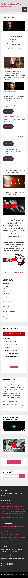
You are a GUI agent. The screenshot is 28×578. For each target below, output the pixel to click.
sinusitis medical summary (9, 383)
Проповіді (5, 306)
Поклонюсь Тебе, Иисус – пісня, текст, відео (12, 506)
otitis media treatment (8, 404)
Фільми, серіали (7, 314)
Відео (4, 288)
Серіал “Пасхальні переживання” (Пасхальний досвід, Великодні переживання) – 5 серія (14, 406)
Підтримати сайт (14, 462)
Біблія (4, 286)
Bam (2, 576)
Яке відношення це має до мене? (12, 353)
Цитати (5, 316)
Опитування (6, 298)
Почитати (5, 303)
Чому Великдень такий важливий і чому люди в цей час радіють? (14, 119)
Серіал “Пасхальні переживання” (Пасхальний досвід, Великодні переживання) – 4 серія (12, 395)
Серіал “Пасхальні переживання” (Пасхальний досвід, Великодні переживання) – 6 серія (14, 389)
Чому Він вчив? (8, 347)
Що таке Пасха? (9, 106)
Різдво (4, 308)
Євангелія (5, 283)
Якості (4, 319)
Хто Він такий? (8, 338)
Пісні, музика (6, 301)
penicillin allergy (7, 400)
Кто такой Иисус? (8, 68)
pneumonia (5, 393)
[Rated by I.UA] (4, 564)
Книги (4, 296)
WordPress (22, 574)
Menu (25, 9)
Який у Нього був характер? (10, 341)
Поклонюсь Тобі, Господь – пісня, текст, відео (13, 504)
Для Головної (6, 293)
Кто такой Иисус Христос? (10, 91)
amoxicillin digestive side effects (11, 387)
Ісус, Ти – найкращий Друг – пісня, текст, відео (13, 509)
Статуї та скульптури (8, 311)
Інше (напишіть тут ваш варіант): (11, 356)
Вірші (4, 291)
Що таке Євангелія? (14, 272)
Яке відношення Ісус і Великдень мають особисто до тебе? (13, 151)
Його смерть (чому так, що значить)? (12, 350)
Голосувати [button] (14, 367)
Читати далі (8, 111)
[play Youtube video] (14, 181)
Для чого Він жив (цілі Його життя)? (12, 344)
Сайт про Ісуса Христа (13, 4)
